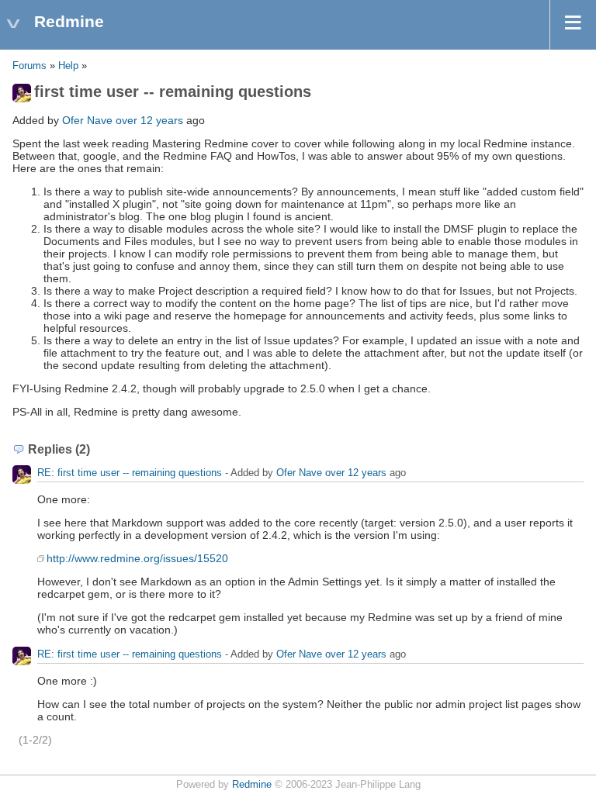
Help (68, 65)
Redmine (252, 784)
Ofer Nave (87, 120)
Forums (29, 65)
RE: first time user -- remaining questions (129, 472)
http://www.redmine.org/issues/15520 (137, 558)
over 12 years (149, 120)
